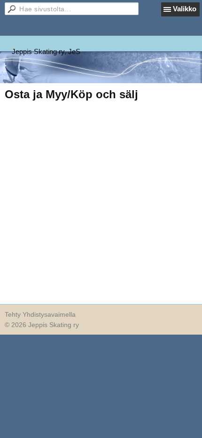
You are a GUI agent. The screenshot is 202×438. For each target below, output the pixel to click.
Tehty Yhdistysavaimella (40, 314)
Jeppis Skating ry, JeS (46, 51)
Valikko (184, 9)
